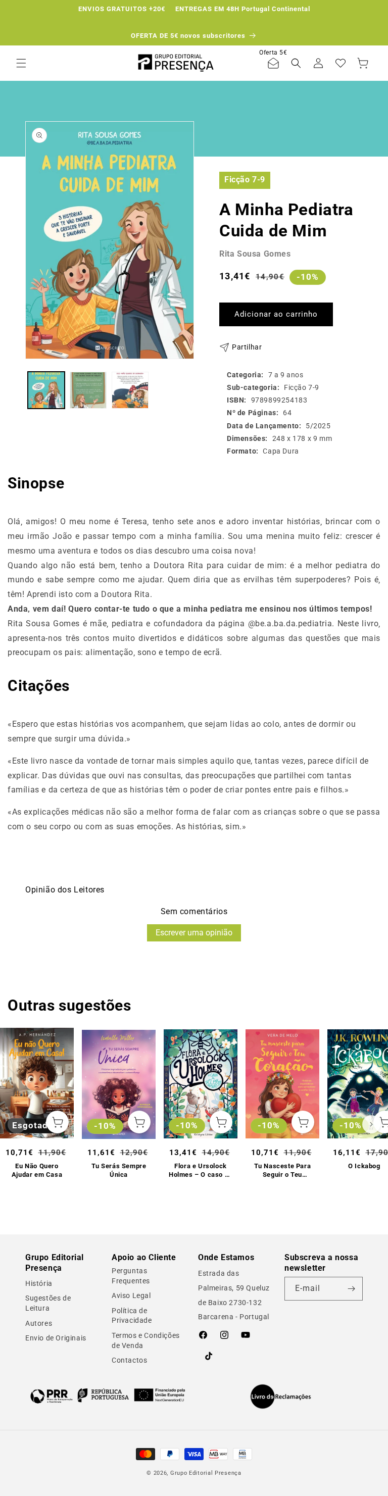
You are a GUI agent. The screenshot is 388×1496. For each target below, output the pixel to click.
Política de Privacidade (132, 1316)
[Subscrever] (351, 1289)
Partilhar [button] (247, 347)
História (39, 1283)
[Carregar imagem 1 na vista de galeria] (46, 390)
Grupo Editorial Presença (205, 1473)
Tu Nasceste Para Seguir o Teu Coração (282, 1170)
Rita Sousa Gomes (255, 254)
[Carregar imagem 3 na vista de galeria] (130, 390)
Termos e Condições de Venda (146, 1340)
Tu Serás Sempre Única (119, 1170)
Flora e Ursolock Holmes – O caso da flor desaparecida (200, 1170)
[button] (21, 63)
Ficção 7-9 (244, 179)
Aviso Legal (131, 1295)
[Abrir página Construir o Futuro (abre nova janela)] (107, 1395)
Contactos (129, 1360)
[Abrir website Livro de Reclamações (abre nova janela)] (280, 1396)
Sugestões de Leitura (48, 1303)
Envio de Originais (55, 1338)
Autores (38, 1323)
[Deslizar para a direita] (371, 1124)
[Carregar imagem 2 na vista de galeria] (88, 390)
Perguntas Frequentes (131, 1276)
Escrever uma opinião (194, 932)
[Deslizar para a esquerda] (17, 1124)
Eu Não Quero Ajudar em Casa (37, 1170)
